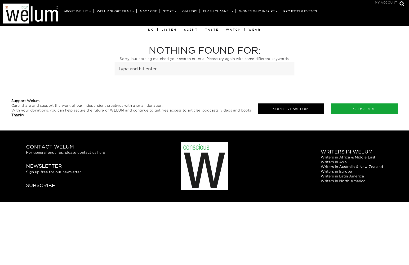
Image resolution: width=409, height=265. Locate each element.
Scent (191, 29)
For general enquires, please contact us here (65, 152)
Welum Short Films (114, 11)
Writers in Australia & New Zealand (352, 167)
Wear (255, 29)
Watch (233, 29)
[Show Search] (400, 4)
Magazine (148, 11)
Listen (169, 29)
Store (168, 11)
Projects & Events (300, 11)
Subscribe (364, 109)
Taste (212, 29)
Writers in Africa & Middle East (348, 157)
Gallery (189, 11)
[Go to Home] (30, 15)
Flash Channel (217, 11)
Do (151, 29)
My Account (386, 2)
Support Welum (290, 109)
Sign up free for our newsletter (53, 172)
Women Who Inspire (257, 11)
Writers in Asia (334, 162)
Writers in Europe (336, 171)
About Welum (76, 11)
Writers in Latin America (342, 176)
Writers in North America (343, 181)
